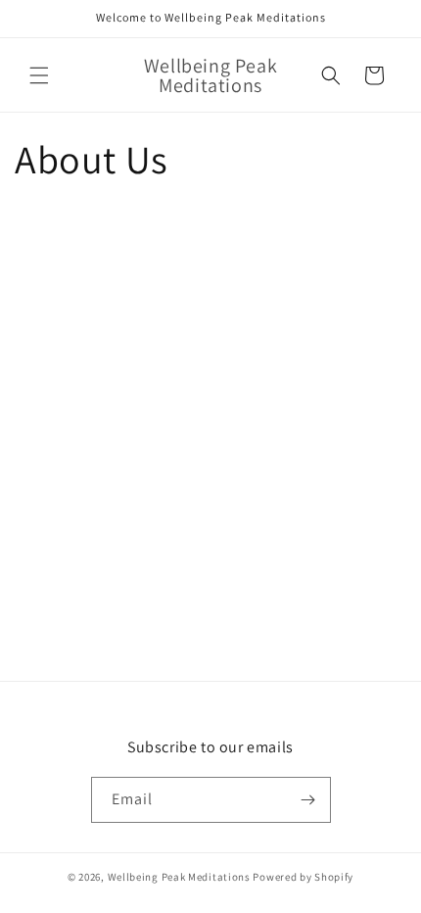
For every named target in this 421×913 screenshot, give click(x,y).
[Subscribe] (308, 800)
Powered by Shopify (303, 877)
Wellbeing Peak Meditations (179, 877)
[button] (39, 75)
